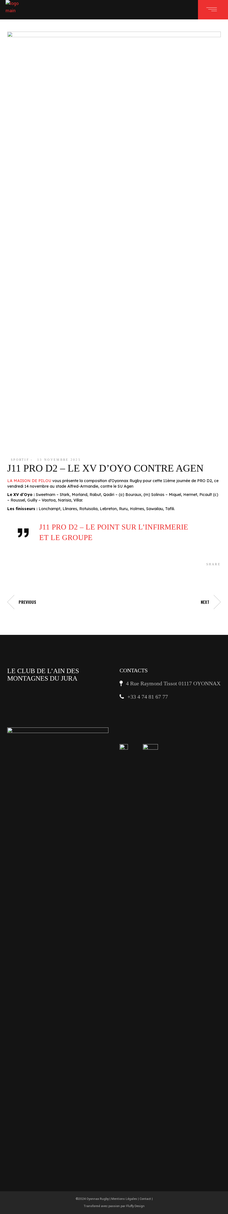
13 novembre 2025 (59, 459)
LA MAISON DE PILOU (29, 480)
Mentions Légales (124, 1199)
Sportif (20, 459)
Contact (145, 1199)
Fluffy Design (135, 1206)
